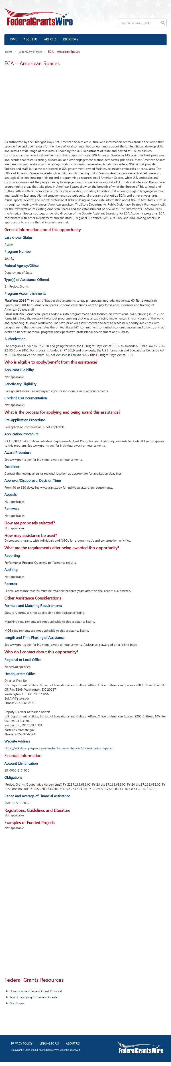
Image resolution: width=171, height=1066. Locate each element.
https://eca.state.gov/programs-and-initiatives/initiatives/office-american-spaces (58, 748)
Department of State (30, 51)
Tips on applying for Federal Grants (33, 997)
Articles (50, 39)
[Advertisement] (85, 101)
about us (73, 1043)
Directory (70, 39)
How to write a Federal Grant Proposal (36, 991)
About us (30, 39)
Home (13, 39)
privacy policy (22, 1043)
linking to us (49, 1043)
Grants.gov (17, 1003)
